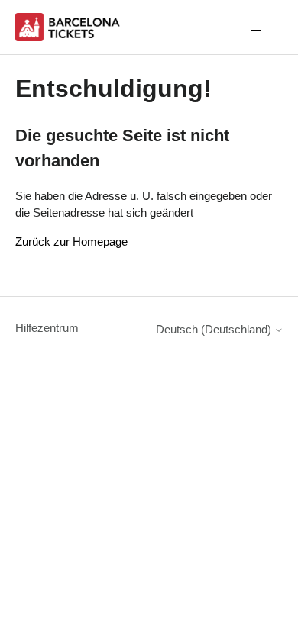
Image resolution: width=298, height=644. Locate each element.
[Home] (69, 27)
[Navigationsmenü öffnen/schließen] (256, 27)
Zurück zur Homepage (71, 241)
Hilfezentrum (47, 327)
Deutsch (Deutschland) (215, 329)
